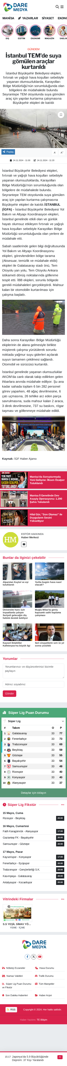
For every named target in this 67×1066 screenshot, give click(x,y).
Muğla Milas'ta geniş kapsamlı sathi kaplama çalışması (48, 612)
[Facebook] (27, 956)
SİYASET (48, 18)
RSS (12, 1009)
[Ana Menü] (62, 7)
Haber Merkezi (30, 537)
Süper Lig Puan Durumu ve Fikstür (16, 986)
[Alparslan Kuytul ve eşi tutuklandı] (17, 571)
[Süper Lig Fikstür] (62, 804)
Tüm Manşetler (46, 984)
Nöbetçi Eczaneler (15, 968)
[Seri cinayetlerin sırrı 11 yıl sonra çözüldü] (49, 632)
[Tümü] (62, 899)
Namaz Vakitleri (15, 976)
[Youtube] (39, 956)
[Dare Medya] (14, 7)
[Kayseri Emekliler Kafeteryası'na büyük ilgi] (17, 632)
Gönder (9, 693)
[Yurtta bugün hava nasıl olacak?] (49, 571)
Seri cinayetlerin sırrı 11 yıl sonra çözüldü (49, 644)
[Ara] (57, 7)
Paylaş (10, 152)
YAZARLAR (30, 18)
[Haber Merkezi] (10, 539)
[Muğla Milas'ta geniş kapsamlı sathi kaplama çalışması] (49, 598)
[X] (33, 956)
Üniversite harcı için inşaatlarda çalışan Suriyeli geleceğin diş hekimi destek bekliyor (15, 613)
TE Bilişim (42, 1019)
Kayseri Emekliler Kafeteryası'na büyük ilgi (16, 644)
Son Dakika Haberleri (17, 995)
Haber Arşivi (45, 995)
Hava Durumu (46, 968)
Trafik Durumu (46, 976)
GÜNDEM (33, 49)
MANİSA (8, 18)
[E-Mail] (24, 544)
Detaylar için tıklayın (33, 792)
